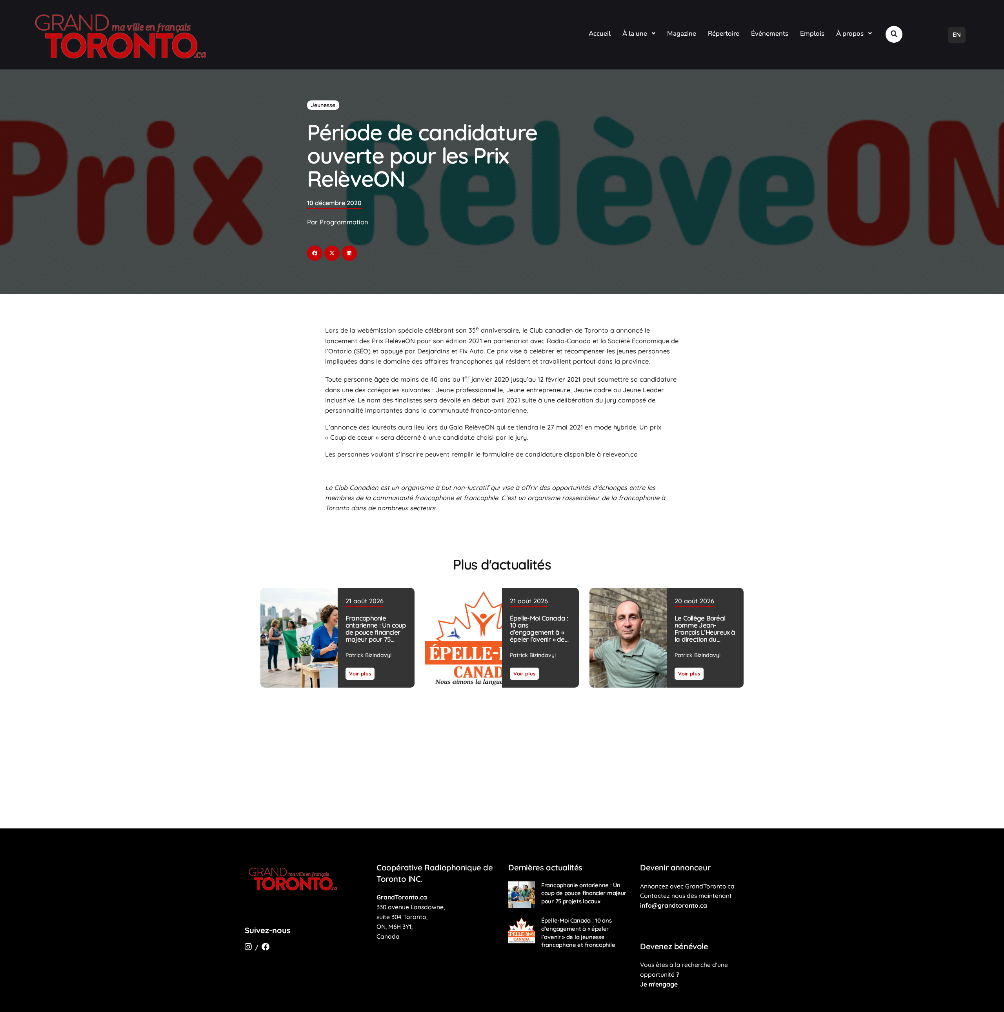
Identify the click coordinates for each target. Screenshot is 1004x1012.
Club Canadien (356, 487)
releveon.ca (620, 454)
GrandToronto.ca (401, 897)
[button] (894, 34)
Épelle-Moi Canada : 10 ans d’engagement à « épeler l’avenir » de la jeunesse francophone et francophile (539, 639)
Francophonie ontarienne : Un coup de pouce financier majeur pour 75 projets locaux (376, 632)
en (957, 34)
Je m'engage (659, 984)
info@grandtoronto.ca (673, 905)
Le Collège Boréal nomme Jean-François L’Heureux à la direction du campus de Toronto (704, 632)
